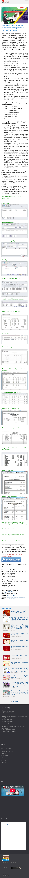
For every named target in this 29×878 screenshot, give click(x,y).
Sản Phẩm (5, 755)
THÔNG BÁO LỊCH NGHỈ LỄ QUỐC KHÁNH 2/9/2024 (19, 612)
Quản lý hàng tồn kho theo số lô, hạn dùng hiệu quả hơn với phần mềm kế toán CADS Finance (19, 692)
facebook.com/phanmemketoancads (16, 597)
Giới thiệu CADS (6, 748)
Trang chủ (4, 753)
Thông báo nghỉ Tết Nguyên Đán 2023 (19, 663)
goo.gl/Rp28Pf (9, 592)
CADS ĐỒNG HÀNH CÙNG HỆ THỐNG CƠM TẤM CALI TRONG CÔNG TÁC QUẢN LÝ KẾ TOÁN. (19, 684)
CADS (7, 824)
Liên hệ (4, 760)
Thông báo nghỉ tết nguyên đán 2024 (19, 640)
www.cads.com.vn (11, 598)
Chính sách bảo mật (7, 751)
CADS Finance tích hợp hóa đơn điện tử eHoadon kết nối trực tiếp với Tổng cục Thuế (19, 670)
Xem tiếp (15, 701)
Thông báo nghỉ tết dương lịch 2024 (19, 647)
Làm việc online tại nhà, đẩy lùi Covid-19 (19, 676)
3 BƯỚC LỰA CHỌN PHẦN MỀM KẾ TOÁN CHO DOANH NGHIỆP (19, 619)
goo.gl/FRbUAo (11, 595)
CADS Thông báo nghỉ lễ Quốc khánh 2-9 (19, 656)
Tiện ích (4, 762)
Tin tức (4, 758)
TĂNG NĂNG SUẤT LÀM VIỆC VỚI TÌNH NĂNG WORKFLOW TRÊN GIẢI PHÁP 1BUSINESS (19, 626)
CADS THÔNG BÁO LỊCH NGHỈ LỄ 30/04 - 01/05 (19, 634)
